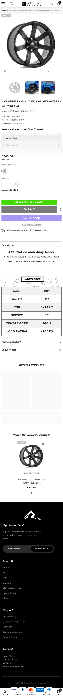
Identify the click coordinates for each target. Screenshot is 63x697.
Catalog (7, 583)
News (5, 572)
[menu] (3, 3)
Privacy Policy (9, 616)
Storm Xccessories (12, 588)
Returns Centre (10, 637)
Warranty (7, 627)
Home (3, 10)
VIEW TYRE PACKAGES (29, 202)
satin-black (31, 492)
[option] (31, 44)
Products (12, 10)
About (6, 567)
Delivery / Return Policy (14, 622)
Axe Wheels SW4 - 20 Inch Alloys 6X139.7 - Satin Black (31, 481)
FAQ (5, 578)
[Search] (11, 3)
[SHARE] (59, 209)
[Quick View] (43, 444)
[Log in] (51, 3)
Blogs (5, 598)
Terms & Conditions (12, 632)
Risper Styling (9, 593)
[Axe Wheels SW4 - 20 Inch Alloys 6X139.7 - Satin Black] (31, 456)
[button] (53, 71)
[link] (16, 412)
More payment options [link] (31, 225)
